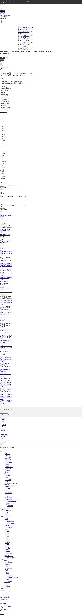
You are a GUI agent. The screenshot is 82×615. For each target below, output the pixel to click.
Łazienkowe (7, 530)
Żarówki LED (5, 453)
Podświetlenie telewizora (7, 555)
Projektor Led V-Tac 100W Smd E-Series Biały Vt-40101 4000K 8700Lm (6, 351)
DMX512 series (7, 475)
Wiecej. (27, 1)
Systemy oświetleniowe (8, 525)
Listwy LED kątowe (8, 515)
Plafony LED (7, 522)
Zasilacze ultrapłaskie (8, 494)
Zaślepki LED (7, 512)
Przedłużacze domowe (10, 575)
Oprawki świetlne (7, 520)
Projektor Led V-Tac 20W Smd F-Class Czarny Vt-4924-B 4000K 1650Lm (5, 317)
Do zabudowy (7, 535)
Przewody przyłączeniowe (8, 567)
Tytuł (1, 201)
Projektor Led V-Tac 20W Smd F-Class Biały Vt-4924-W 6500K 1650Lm (5, 245)
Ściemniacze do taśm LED (9, 508)
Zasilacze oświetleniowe (8, 499)
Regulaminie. (24, 205)
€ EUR (5, 593)
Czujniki (6, 569)
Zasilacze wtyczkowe (8, 498)
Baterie (8, 579)
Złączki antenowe (9, 581)
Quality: (3, 200)
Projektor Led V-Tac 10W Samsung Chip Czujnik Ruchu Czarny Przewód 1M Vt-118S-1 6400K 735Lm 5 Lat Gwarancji (6, 389)
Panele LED (7, 538)
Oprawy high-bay (7, 545)
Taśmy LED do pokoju (8, 468)
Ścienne (6, 528)
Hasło (1, 8)
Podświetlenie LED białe (8, 553)
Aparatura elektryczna (7, 563)
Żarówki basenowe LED (8, 462)
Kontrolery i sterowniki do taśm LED (8, 507)
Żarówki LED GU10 (8, 455)
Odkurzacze (7, 573)
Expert (8, 539)
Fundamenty (7, 536)
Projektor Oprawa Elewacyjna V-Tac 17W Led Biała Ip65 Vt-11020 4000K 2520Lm (6, 340)
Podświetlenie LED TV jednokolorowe (10, 558)
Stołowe (6, 519)
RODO (3, 421)
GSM (6, 571)
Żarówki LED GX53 (8, 461)
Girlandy (6, 537)
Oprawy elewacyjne (9, 479)
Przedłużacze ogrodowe (10, 576)
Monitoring (4, 559)
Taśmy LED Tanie (7, 464)
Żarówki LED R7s (7, 458)
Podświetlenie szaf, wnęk (7, 550)
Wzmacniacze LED (8, 476)
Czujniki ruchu (7, 504)
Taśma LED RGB (7, 470)
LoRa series (7, 482)
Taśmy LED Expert (7, 465)
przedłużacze (7, 574)
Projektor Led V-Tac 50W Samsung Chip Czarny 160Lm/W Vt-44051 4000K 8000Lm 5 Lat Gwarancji (6, 364)
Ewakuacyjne (7, 549)
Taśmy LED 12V (7, 472)
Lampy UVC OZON (8, 548)
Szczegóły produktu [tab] (5, 67)
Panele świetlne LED (8, 488)
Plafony (6, 546)
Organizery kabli (9, 580)
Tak (1, 182)
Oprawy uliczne (7, 542)
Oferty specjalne (4, 424)
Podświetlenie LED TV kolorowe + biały (10, 557)
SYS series (6, 481)
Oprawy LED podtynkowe (10, 521)
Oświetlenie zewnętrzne (8, 478)
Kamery (6, 570)
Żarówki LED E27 (7, 454)
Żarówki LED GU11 (8, 459)
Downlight (6, 477)
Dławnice (6, 566)
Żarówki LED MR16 (8, 456)
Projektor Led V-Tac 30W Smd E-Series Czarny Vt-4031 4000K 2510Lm (5, 281)
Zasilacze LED (6, 490)
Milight (5, 473)
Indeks (1, 113)
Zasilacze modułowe (8, 495)
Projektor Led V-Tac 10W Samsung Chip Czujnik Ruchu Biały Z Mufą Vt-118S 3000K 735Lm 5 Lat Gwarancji (6, 270)
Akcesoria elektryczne (7, 582)
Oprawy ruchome (9, 527)
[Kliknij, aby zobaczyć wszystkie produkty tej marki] (1, 64)
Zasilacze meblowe (8, 492)
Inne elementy (7, 513)
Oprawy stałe (9, 526)
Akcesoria (3, 489)
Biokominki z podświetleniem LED (10, 485)
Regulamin (3, 420)
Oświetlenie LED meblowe (9, 467)
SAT (6, 578)
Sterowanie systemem (8, 480)
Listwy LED (5, 514)
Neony (6, 487)
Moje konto (3, 429)
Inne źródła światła (6, 484)
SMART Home (7, 572)
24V (6, 471)
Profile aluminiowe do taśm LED (8, 510)
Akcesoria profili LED (6, 511)
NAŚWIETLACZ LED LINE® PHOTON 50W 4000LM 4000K (5, 374)
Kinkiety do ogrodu (8, 534)
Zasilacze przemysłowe (10, 496)
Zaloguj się (3, 10)
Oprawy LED (7, 543)
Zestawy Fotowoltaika (8, 587)
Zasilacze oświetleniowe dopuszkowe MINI (13, 500)
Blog (2, 426)
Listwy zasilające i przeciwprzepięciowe (12, 577)
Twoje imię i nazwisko (3, 202)
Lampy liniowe (7, 541)
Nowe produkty (4, 425)
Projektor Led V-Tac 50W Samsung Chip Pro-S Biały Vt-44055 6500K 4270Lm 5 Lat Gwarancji (6, 258)
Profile (3, 509)
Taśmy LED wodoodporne (8, 466)
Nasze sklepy (4, 418)
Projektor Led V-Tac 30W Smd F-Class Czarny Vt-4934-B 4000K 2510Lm (5, 235)
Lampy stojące (7, 533)
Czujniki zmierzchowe (10, 506)
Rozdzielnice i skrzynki (8, 568)
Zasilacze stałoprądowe (8, 497)
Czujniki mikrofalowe (10, 505)
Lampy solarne (7, 547)
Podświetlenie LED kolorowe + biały (10, 554)
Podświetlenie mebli (4, 433)
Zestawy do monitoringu (8, 562)
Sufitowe (6, 532)
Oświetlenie (4, 452)
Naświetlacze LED (7, 524)
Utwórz (10, 606)
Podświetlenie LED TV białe (9, 556)
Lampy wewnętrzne (6, 517)
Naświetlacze (7, 544)
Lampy (3, 516)
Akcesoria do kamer (8, 561)
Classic (8, 540)
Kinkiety (6, 518)
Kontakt (3, 419)
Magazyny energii (7, 586)
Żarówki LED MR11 (8, 457)
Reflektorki (6, 529)
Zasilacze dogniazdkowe (8, 491)
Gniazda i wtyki (7, 564)
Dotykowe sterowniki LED (8, 474)
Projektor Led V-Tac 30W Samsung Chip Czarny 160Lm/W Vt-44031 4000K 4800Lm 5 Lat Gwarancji (6, 330)
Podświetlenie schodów (5, 435)
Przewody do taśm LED (8, 503)
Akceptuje (2, 2)
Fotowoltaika (5, 584)
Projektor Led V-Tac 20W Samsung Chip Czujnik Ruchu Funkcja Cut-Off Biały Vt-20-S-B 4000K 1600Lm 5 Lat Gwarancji (6, 401)
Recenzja (1, 204)
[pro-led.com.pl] (2, 12)
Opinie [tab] (3, 68)
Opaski (6, 583)
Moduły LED (7, 460)
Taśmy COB (7, 469)
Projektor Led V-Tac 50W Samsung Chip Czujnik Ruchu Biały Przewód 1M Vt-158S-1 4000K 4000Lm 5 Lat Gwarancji (6, 307)
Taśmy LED (3, 436)
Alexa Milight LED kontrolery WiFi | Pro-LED (11, 483)
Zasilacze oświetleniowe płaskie (11, 501)
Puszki (6, 565)
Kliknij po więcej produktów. (5, 15)
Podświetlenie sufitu (4, 434)
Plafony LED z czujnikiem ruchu (11, 523)
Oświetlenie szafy (7, 551)
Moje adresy (3, 430)
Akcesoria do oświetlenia (8, 486)
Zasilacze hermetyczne (8, 493)
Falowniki (6, 585)
